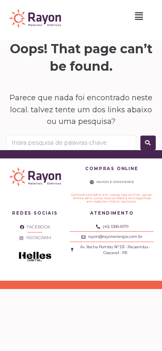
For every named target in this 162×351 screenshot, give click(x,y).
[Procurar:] (71, 142)
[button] (139, 16)
